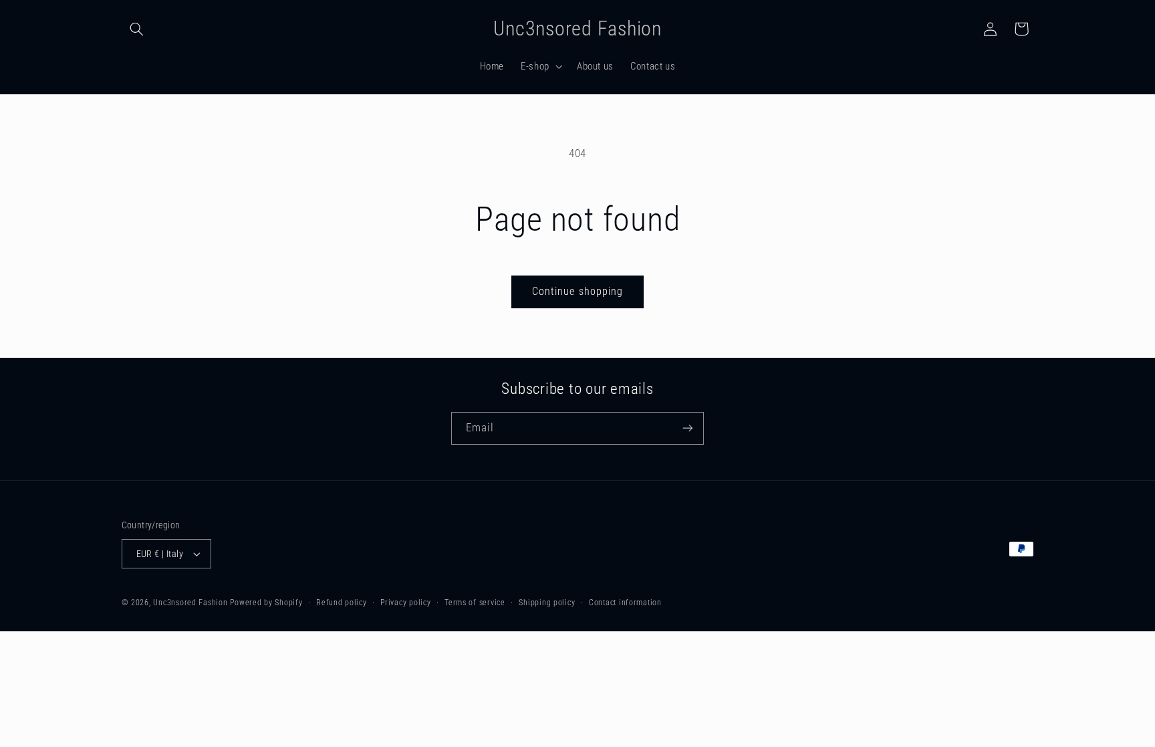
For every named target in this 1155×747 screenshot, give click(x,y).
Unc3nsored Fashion (190, 602)
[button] (137, 28)
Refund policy (341, 602)
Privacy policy (405, 602)
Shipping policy (547, 602)
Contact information (625, 602)
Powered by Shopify (266, 602)
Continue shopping (577, 291)
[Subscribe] (687, 428)
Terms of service (474, 602)
